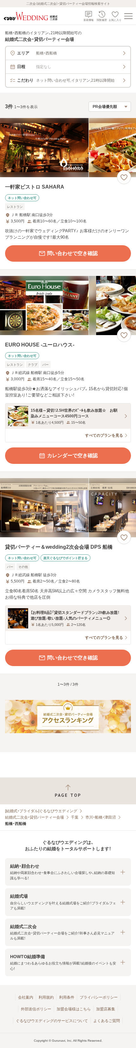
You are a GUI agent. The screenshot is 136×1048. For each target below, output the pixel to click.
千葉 (74, 817)
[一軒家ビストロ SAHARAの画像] (68, 147)
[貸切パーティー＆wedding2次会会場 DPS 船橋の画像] (68, 507)
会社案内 (25, 997)
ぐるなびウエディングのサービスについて (52, 1021)
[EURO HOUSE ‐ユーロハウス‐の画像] (68, 305)
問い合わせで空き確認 (72, 253)
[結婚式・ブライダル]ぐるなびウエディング (41, 811)
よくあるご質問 (106, 1021)
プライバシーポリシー (99, 997)
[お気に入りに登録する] (124, 177)
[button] (68, 872)
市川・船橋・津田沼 (100, 817)
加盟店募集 (105, 1009)
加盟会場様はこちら (74, 1009)
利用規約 (46, 997)
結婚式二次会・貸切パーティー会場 (34, 817)
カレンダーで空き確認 (72, 455)
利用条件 (66, 997)
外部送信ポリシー (36, 1009)
